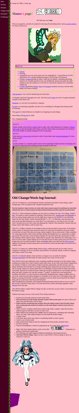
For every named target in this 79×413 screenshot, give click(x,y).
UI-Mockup (4, 17)
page (17, 112)
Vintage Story (5, 11)
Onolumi (48, 86)
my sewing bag (26, 136)
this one (25, 115)
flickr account (69, 241)
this (47, 241)
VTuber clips (24, 86)
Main (2, 1)
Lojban (53, 98)
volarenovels (64, 325)
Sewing (3, 4)
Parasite (14, 106)
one (13, 236)
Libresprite (21, 258)
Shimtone (15, 103)
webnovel (29, 79)
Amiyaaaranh (16, 94)
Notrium (3, 8)
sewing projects (71, 24)
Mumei (36, 86)
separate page (60, 215)
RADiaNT (4, 14)
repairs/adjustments (62, 136)
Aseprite (15, 258)
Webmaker (70, 215)
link (13, 215)
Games (22, 75)
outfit (35, 127)
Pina (40, 86)
